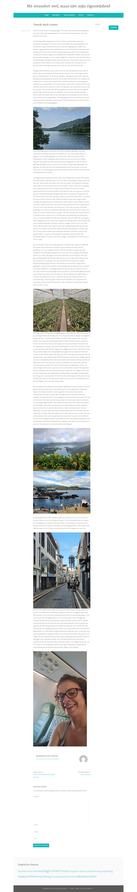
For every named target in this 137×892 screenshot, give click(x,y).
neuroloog (44, 876)
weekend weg (94, 871)
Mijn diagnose (69, 15)
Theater (64, 871)
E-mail (36, 832)
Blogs (81, 15)
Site (35, 838)
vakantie (82, 876)
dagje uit (49, 871)
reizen (30, 871)
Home (47, 15)
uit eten (71, 876)
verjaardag (107, 871)
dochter (22, 871)
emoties (38, 871)
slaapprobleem (28, 876)
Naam (36, 825)
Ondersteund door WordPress (55, 888)
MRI (57, 871)
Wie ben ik (56, 15)
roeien (92, 876)
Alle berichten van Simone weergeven (47, 759)
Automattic (89, 888)
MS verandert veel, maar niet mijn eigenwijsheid (68, 6)
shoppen (73, 871)
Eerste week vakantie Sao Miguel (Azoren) (44, 774)
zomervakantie (59, 876)
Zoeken (97, 24)
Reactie (37, 796)
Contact (90, 15)
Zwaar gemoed (84, 773)
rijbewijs (83, 871)
